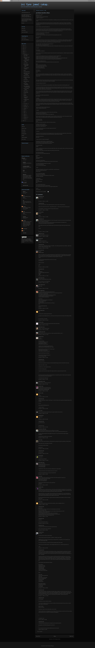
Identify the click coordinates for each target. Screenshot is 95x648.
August (25, 108)
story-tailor (40, 250)
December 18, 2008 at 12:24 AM (43, 288)
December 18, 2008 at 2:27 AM (43, 384)
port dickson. (26, 79)
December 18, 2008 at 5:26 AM (43, 396)
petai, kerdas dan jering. (26, 82)
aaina (39, 476)
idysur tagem (41, 462)
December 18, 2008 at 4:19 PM (43, 474)
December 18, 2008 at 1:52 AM (43, 357)
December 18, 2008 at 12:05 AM (43, 266)
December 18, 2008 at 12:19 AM (43, 282)
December (25, 54)
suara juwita (24, 30)
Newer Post (38, 636)
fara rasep (40, 212)
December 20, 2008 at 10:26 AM (43, 523)
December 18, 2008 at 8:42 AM (43, 419)
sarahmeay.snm (41, 331)
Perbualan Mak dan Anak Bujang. (27, 197)
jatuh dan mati (25, 185)
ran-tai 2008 (25, 62)
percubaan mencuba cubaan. (27, 78)
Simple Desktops (25, 217)
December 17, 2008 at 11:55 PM (43, 216)
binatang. (25, 95)
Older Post (71, 636)
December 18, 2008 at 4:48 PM (43, 484)
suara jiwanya (24, 37)
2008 (24, 53)
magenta (24, 162)
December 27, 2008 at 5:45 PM (43, 587)
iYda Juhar (40, 196)
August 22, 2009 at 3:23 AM (43, 629)
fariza (24, 211)
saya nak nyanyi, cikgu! (26, 61)
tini (23, 200)
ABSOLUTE (40, 233)
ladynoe (24, 191)
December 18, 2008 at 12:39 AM (43, 324)
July (24, 109)
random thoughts (24, 137)
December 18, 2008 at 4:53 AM (43, 390)
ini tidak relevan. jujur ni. (26, 100)
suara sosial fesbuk (25, 32)
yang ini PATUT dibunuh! (26, 68)
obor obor (40, 322)
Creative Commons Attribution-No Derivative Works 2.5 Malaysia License (27, 241)
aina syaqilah (41, 290)
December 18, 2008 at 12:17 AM (43, 275)
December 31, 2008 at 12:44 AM (43, 595)
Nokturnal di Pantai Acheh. (27, 167)
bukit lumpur (26, 90)
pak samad (25, 182)
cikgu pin (23, 126)
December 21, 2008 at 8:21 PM (43, 547)
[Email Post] (48, 191)
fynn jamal (40, 532)
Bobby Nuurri (41, 326)
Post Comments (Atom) (56, 639)
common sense (24, 128)
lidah (24, 170)
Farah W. (40, 386)
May (25, 112)
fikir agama (23, 130)
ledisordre (24, 174)
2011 (24, 48)
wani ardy (24, 232)
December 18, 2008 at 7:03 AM (43, 408)
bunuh (25, 70)
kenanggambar (24, 133)
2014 (23, 171)
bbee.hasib (40, 415)
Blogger (52, 645)
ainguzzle (40, 486)
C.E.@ (40, 439)
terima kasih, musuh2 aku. (26, 84)
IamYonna (40, 336)
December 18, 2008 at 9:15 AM (43, 437)
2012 (24, 47)
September (25, 106)
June (25, 111)
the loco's (40, 392)
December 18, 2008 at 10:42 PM (43, 499)
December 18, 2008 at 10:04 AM (43, 448)
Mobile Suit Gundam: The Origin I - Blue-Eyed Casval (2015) (27, 202)
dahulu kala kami (26, 75)
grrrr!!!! (25, 101)
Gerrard (40, 455)
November (25, 103)
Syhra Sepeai (41, 277)
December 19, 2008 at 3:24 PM (43, 504)
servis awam (24, 139)
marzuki (24, 216)
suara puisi (23, 28)
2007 (24, 120)
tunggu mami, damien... (26, 97)
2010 (24, 50)
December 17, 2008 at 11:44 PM (43, 201)
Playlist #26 (24, 158)
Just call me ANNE (41, 429)
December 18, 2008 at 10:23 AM (43, 453)
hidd (23, 195)
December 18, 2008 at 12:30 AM (43, 308)
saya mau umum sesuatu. (26, 89)
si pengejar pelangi (26, 166)
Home (55, 636)
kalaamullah (24, 131)
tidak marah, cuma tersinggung (26, 74)
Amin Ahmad (41, 310)
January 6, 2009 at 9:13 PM (43, 619)
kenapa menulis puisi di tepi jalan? (26, 65)
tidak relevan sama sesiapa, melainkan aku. (26, 58)
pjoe (23, 230)
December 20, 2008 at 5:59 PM (43, 530)
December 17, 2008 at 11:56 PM (43, 236)
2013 (24, 45)
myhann (40, 238)
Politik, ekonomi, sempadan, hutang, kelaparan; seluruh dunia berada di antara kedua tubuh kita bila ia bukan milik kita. (27, 177)
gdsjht (24, 158)
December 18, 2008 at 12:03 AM (43, 248)
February (25, 117)
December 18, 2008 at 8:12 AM (43, 413)
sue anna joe (25, 228)
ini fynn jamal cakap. (35, 4)
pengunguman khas (27, 71)
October (25, 105)
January (25, 118)
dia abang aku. (26, 92)
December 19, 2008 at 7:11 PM (43, 516)
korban (25, 93)
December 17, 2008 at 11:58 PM (43, 242)
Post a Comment (39, 631)
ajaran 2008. (26, 55)
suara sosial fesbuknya (25, 39)
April (25, 114)
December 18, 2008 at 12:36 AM (43, 320)
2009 (24, 51)
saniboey (24, 220)
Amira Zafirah (41, 284)
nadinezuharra (41, 381)
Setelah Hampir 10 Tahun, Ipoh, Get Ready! (27, 208)
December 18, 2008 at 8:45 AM (43, 426)
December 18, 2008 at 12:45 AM (43, 329)
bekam (40, 501)
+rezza (40, 410)
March (25, 115)
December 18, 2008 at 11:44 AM (43, 460)
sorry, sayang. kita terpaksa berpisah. (27, 87)
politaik (23, 135)
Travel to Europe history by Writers (27, 213)
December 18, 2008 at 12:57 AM (43, 334)
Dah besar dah (25, 192)
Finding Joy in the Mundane (27, 163)
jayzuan (24, 206)
